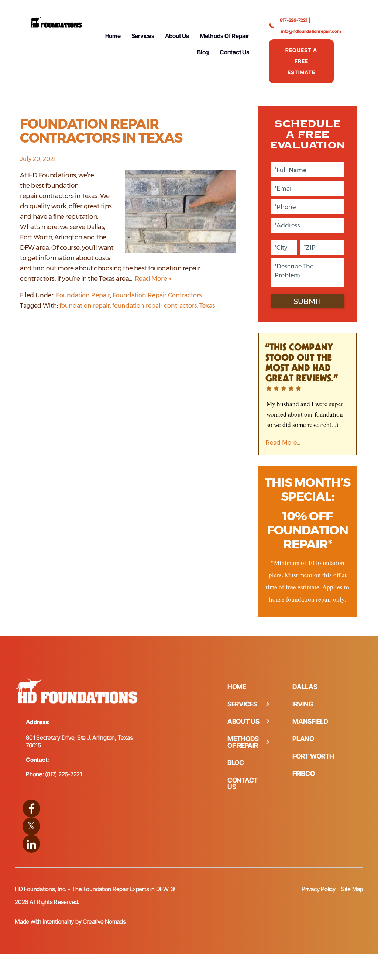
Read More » (153, 278)
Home (113, 36)
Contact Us (234, 52)
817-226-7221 (293, 20)
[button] (267, 704)
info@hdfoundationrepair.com (311, 31)
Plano (303, 739)
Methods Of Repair (224, 36)
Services (142, 36)
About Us (177, 36)
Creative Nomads (104, 921)
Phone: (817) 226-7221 (54, 774)
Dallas (304, 687)
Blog (203, 52)
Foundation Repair (83, 295)
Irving (302, 704)
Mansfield (310, 721)
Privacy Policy (319, 889)
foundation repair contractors (154, 305)
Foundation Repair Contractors (157, 295)
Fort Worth (313, 756)
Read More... (282, 442)
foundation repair (84, 305)
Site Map (352, 889)
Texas (207, 305)
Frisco (303, 773)
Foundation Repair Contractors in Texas (101, 131)
